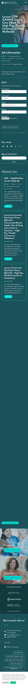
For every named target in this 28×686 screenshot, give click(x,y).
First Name (5, 89)
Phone (3, 109)
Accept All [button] (13, 682)
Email (3, 102)
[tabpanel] (14, 634)
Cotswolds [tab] (7, 642)
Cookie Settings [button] (6, 682)
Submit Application (10, 127)
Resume (4, 116)
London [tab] (6, 625)
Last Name (5, 96)
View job (9, 206)
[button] (3, 146)
